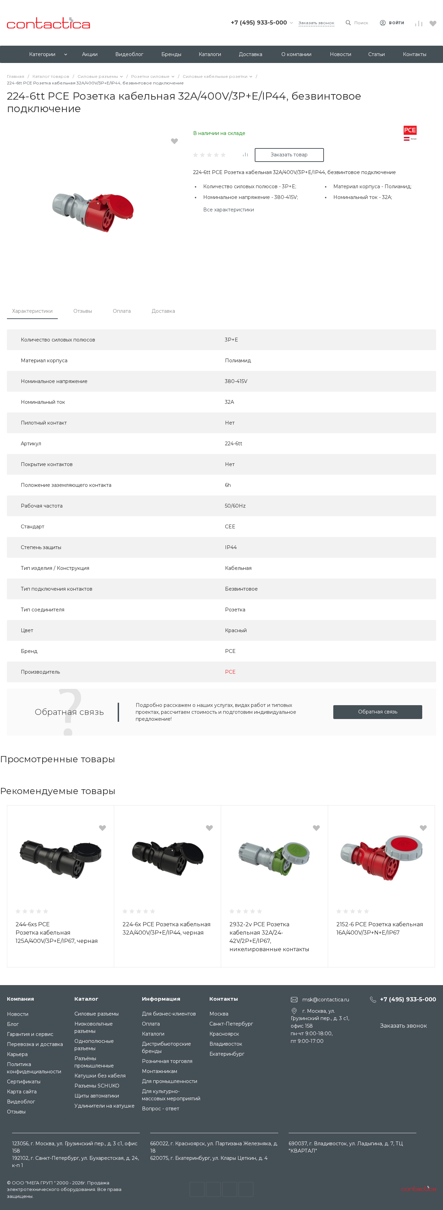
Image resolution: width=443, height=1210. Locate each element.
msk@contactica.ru (325, 999)
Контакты (223, 998)
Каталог (86, 998)
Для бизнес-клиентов (169, 1014)
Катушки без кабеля (100, 1076)
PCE (230, 672)
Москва (218, 1014)
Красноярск (224, 1034)
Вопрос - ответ (160, 1109)
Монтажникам (159, 1071)
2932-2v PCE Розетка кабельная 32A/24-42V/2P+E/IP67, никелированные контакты (269, 937)
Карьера (17, 1054)
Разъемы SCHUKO (96, 1086)
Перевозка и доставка (35, 1044)
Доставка (163, 311)
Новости (17, 1014)
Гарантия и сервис (30, 1034)
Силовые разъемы (96, 1014)
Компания (20, 999)
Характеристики (32, 311)
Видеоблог (21, 1102)
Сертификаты (23, 1082)
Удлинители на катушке (104, 1106)
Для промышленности (169, 1081)
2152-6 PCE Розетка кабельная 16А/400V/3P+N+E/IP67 (379, 928)
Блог (13, 1024)
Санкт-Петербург (231, 1024)
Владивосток (225, 1044)
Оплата (122, 311)
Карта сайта (22, 1092)
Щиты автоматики (96, 1096)
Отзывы (82, 311)
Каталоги (153, 1034)
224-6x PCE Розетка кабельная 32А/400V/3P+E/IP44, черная (167, 928)
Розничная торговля (167, 1061)
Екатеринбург (226, 1054)
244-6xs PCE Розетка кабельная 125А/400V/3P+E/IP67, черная (57, 932)
